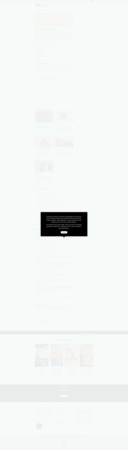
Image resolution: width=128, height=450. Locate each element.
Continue (64, 232)
